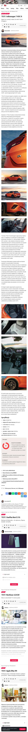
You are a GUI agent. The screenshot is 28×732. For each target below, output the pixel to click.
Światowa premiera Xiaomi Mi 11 (10, 478)
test (17, 488)
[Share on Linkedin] (11, 24)
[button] (22, 729)
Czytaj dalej (14, 584)
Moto (3, 13)
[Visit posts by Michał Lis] (2, 607)
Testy (7, 13)
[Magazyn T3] (5, 5)
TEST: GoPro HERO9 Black (9, 470)
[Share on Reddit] (13, 24)
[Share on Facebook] (5, 24)
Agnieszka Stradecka (8, 531)
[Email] (5, 27)
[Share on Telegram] (15, 24)
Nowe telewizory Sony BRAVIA (9, 472)
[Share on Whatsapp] (9, 24)
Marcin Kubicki (7, 30)
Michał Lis (6, 607)
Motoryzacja (8, 488)
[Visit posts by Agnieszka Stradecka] (2, 531)
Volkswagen (21, 488)
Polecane (13, 488)
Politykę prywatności (6, 729)
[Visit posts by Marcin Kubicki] (2, 30)
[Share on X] (7, 24)
